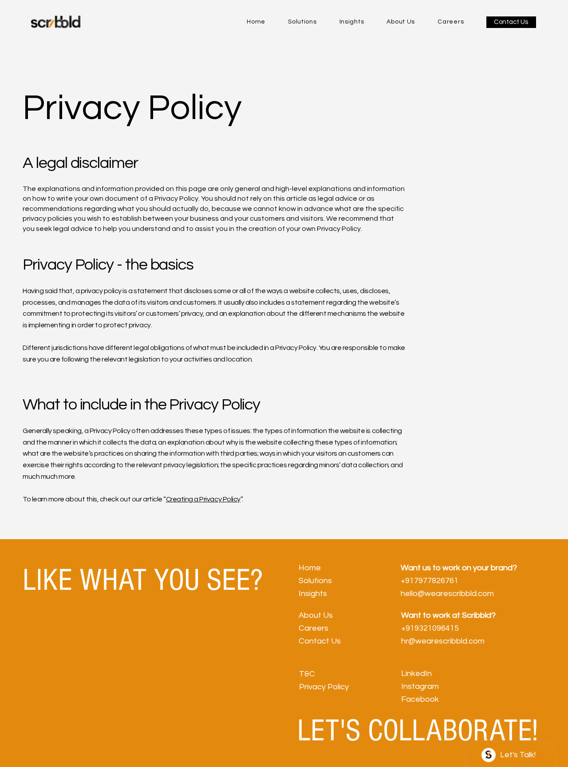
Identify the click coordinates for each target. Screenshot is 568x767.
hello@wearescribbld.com (447, 593)
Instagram (420, 686)
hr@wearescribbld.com (443, 641)
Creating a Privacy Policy (203, 499)
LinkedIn (416, 673)
